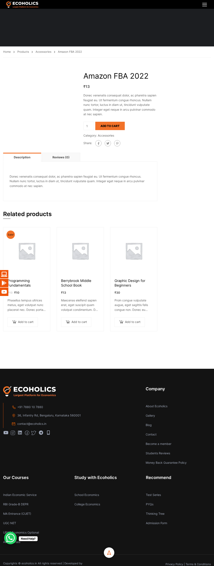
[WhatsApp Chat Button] (10, 538)
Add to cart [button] (25, 322)
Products (23, 51)
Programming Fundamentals (19, 283)
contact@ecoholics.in (31, 423)
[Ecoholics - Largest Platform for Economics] (22, 4)
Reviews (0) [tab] (61, 157)
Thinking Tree (155, 513)
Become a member (158, 444)
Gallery (150, 415)
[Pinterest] (117, 143)
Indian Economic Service (20, 495)
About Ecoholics (156, 406)
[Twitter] (108, 143)
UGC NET (9, 523)
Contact (151, 434)
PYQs (149, 504)
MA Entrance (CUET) (17, 513)
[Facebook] (98, 143)
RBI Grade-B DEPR (15, 504)
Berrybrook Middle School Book (76, 283)
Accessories (43, 51)
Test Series (153, 495)
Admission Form (156, 523)
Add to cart (110, 126)
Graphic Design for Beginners (130, 283)
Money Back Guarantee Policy (166, 462)
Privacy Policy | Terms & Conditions (188, 564)
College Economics (87, 504)
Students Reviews (158, 453)
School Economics (86, 495)
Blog (149, 425)
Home (7, 51)
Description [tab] (22, 157)
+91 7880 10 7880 (30, 407)
